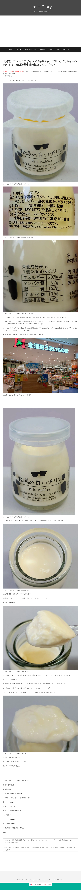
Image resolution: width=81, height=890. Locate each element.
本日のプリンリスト (30, 49)
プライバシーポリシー (63, 49)
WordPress (60, 880)
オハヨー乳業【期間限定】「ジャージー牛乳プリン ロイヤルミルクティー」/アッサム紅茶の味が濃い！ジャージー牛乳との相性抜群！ (39, 841)
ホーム (10, 49)
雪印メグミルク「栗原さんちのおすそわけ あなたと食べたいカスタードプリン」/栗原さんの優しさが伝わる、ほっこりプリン (40, 849)
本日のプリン (19, 71)
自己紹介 (42, 49)
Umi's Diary (40, 6)
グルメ (18, 49)
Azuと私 (50, 49)
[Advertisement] (40, 31)
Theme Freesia (43, 880)
